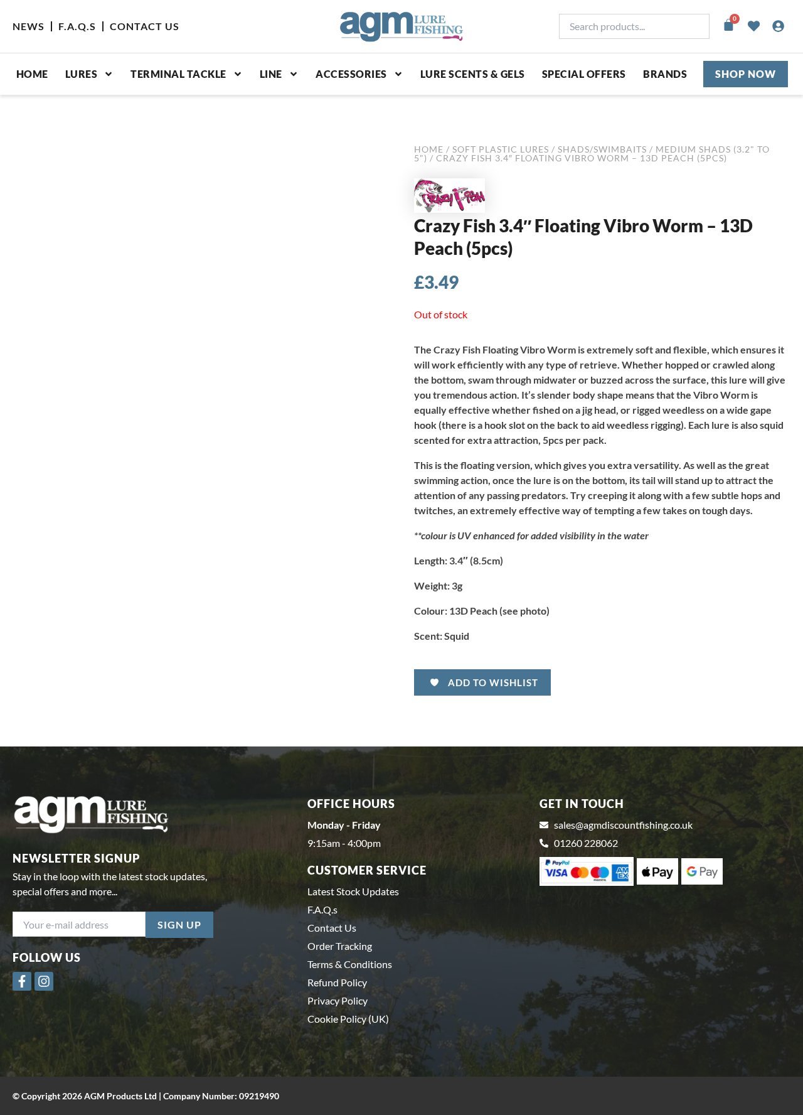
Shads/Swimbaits (602, 149)
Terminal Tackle (178, 74)
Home (32, 74)
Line (271, 74)
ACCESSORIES (351, 74)
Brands (665, 74)
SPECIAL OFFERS (584, 74)
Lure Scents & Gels (472, 74)
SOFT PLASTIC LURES (500, 149)
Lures (81, 74)
